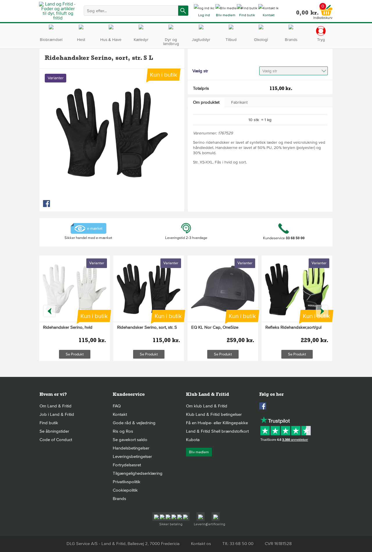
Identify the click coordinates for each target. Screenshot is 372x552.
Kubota (193, 439)
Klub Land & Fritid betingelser (214, 414)
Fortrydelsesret (127, 465)
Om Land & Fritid (55, 406)
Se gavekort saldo (130, 439)
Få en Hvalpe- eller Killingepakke (217, 422)
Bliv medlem (199, 452)
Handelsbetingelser (131, 448)
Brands (119, 498)
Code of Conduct (56, 439)
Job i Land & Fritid (57, 414)
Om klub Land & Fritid (206, 406)
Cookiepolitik (125, 490)
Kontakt (120, 414)
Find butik (49, 422)
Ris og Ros (123, 431)
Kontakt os (201, 543)
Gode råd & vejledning (134, 422)
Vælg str (269, 71)
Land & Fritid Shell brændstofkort (217, 431)
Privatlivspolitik (126, 481)
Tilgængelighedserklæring (137, 473)
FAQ (117, 406)
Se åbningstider (54, 431)
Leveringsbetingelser (132, 456)
